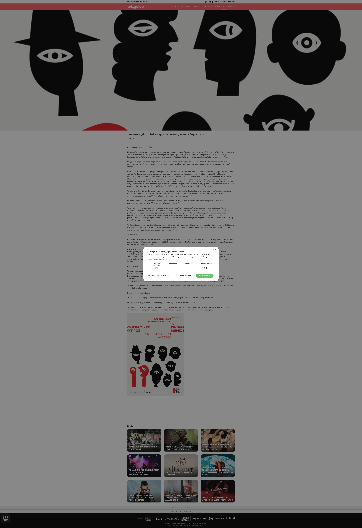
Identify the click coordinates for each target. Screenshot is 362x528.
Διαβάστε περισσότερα (161, 259)
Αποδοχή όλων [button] (204, 275)
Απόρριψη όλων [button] (185, 275)
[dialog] (181, 264)
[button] (158, 275)
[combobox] (213, 249)
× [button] (215, 249)
